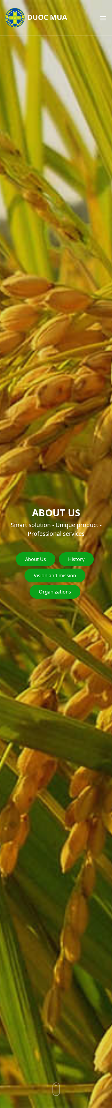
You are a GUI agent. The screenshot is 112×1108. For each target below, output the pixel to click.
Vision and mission (55, 575)
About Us (35, 559)
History (76, 559)
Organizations (55, 591)
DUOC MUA (46, 17)
